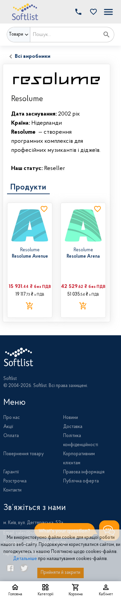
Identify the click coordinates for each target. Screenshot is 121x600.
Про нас (11, 418)
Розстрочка (15, 481)
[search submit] (106, 34)
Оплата (11, 436)
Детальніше (25, 559)
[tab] (28, 187)
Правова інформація (84, 472)
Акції (8, 427)
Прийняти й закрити (60, 572)
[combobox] (64, 34)
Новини (70, 418)
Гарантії (11, 472)
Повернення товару (23, 454)
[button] (91, 11)
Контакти (12, 490)
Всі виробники (32, 56)
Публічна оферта (81, 481)
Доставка (72, 427)
